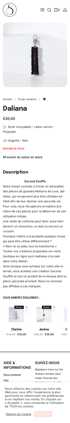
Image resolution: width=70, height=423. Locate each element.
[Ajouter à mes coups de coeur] (26, 307)
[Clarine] (16, 314)
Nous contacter (12, 374)
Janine (44, 329)
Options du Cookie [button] (18, 414)
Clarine (16, 329)
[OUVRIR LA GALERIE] (35, 55)
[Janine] (44, 314)
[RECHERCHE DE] (49, 10)
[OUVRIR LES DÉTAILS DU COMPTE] (65, 10)
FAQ (6, 380)
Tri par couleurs (27, 99)
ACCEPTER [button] (43, 414)
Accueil (7, 99)
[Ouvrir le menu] (42, 9)
